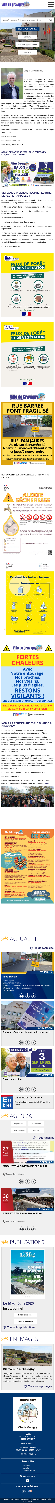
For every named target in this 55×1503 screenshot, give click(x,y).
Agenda (26, 1468)
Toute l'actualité (44, 948)
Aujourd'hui (18, 1124)
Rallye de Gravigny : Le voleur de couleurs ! (26, 1032)
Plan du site (8, 1499)
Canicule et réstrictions (29, 1097)
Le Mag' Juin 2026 (18, 1303)
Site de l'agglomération (27, 45)
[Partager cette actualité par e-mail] (21, 995)
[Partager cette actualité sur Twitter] (33, 995)
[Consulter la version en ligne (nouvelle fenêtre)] (27, 1273)
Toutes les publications (21, 1327)
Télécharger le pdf (25, 1321)
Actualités (26, 1466)
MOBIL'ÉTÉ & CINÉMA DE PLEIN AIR (25, 1166)
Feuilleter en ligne (25, 1315)
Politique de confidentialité (39, 1499)
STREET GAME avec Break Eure (22, 1213)
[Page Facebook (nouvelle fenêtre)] (27, 1481)
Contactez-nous (29, 1470)
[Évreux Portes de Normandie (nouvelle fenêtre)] (24, 1492)
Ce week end (36, 1124)
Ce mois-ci (36, 1130)
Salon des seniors (12, 1079)
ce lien (46, 783)
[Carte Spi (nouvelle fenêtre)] (30, 1492)
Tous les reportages (40, 1386)
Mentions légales (21, 1499)
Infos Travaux (10, 977)
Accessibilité (27, 1501)
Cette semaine (19, 1130)
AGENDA (27, 52)
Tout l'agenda (45, 1137)
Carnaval (27, 37)
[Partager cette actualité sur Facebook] (27, 995)
